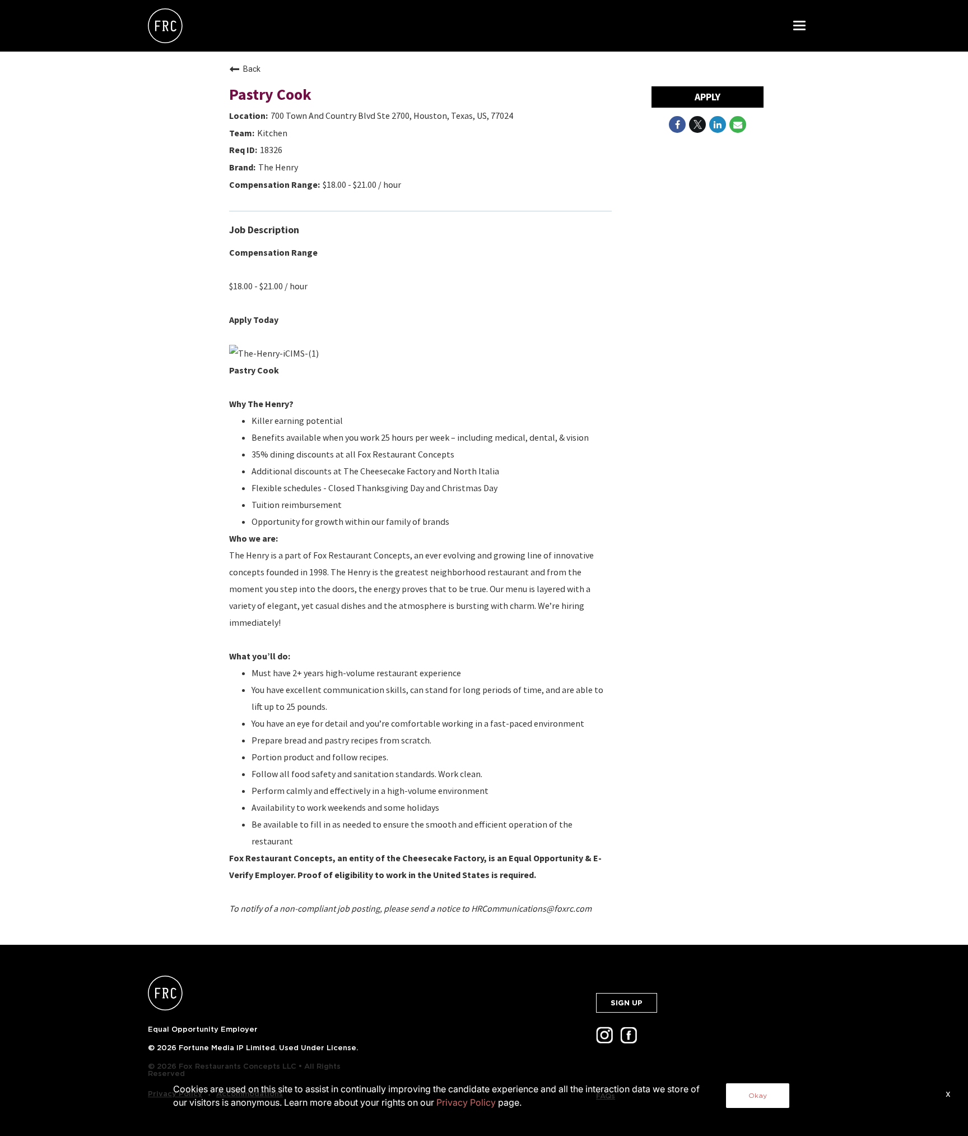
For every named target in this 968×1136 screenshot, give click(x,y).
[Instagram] (606, 1039)
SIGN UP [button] (627, 1003)
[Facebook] (630, 1039)
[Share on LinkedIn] (718, 124)
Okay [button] (757, 1095)
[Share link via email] (738, 124)
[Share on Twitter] (697, 124)
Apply (707, 96)
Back (251, 68)
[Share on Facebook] (677, 124)
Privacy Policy (466, 1102)
